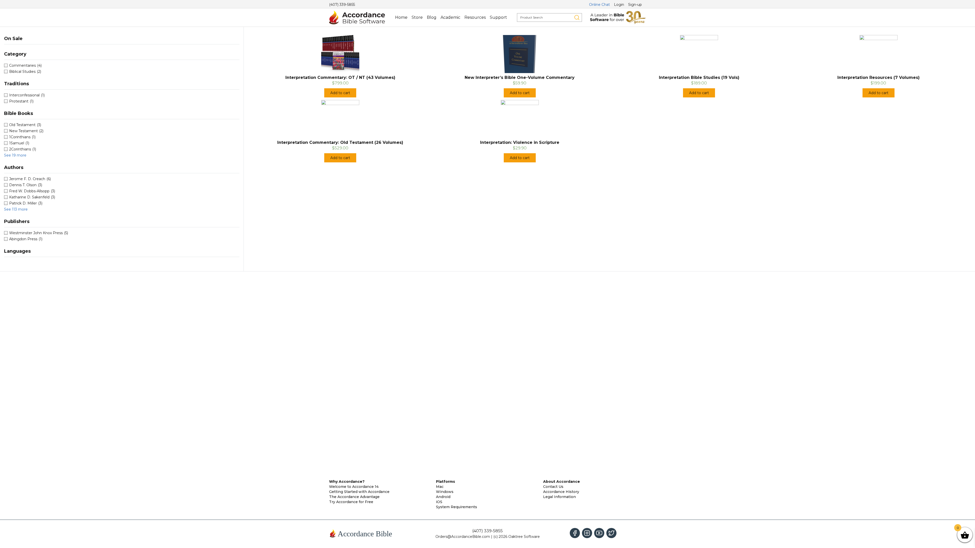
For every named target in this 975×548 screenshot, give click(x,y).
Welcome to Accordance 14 (354, 486)
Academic (450, 17)
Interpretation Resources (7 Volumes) (878, 77)
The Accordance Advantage (354, 496)
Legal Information (559, 496)
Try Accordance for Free (351, 502)
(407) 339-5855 (342, 4)
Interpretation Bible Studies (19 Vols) (699, 77)
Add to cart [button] (340, 93)
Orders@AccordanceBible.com (462, 536)
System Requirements (456, 507)
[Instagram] (587, 533)
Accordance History (561, 491)
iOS (439, 502)
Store (417, 17)
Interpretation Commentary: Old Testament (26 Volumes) (340, 142)
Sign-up (635, 4)
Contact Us (553, 486)
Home (401, 17)
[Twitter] (611, 533)
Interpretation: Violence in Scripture (519, 142)
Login (619, 4)
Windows (444, 491)
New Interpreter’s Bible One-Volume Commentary (520, 77)
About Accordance (561, 481)
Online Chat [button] (599, 4)
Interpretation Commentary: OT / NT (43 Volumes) (340, 77)
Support (498, 17)
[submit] (577, 17)
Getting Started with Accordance (359, 491)
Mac (440, 486)
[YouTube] (599, 533)
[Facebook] (575, 533)
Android (443, 496)
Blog (431, 17)
